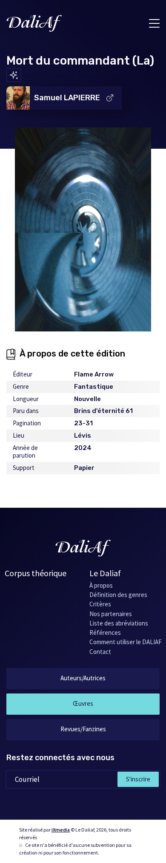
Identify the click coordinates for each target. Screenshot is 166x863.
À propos (101, 585)
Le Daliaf (105, 573)
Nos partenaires (110, 614)
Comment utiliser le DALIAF (125, 642)
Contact (100, 652)
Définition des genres (118, 595)
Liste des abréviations (118, 623)
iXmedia (61, 829)
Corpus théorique (35, 573)
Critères (100, 604)
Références (105, 632)
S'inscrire (138, 779)
